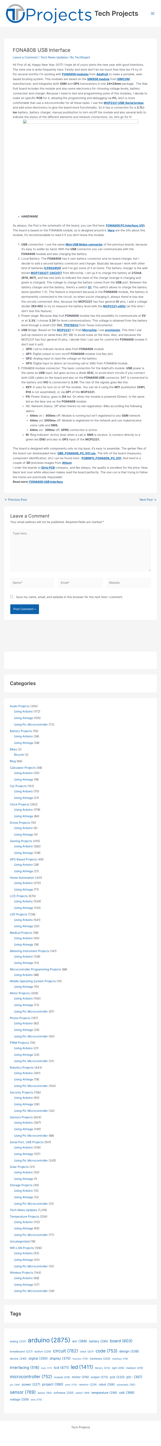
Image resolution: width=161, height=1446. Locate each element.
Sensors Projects (21, 1117)
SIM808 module (98, 79)
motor (80, 1377)
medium (134, 1368)
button (43, 1351)
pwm (71, 1384)
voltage (19, 1399)
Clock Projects (19, 804)
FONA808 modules (75, 74)
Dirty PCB (48, 467)
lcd (61, 1367)
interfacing (24, 1367)
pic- (134, 1377)
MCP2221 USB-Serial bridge (124, 103)
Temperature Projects (24, 1216)
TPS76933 (71, 325)
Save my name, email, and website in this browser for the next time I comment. (69, 597)
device (18, 1358)
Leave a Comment (25, 57)
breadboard (21, 1351)
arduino (49, 1340)
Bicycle (19, 754)
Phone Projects (20, 1018)
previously (112, 330)
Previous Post (16, 499)
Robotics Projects (22, 1067)
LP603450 (52, 268)
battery (98, 1341)
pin (15, 1384)
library (102, 1368)
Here (111, 230)
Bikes (13, 749)
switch (82, 1392)
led (82, 1367)
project (52, 1384)
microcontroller (31, 1376)
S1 (89, 287)
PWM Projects (19, 1042)
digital (38, 1358)
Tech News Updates (54, 57)
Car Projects (18, 786)
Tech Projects (116, 13)
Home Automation (22, 877)
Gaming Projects (21, 841)
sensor (23, 1392)
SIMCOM (123, 79)
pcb (117, 1377)
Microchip (89, 330)
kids (46, 1368)
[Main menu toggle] (152, 13)
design (129, 1351)
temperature (104, 1392)
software (64, 1392)
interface (120, 1358)
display (60, 1358)
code (106, 1350)
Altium (66, 462)
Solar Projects (19, 1166)
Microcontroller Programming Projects (35, 969)
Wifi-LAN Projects (22, 1248)
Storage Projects (21, 1185)
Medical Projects (21, 932)
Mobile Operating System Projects (33, 981)
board (121, 1341)
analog (18, 1341)
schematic (126, 1384)
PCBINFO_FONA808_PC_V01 (101, 458)
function (80, 1358)
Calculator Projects (23, 767)
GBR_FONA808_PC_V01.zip (76, 453)
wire (36, 1399)
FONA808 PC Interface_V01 (125, 225)
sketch (45, 1392)
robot (107, 1384)
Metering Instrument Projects (29, 951)
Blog (13, 761)
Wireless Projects (21, 1272)
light (118, 1368)
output (99, 1377)
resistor (88, 1384)
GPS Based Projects (23, 859)
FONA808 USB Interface (46, 481)
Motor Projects (20, 993)
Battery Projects (21, 731)
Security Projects (21, 1092)
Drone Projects (20, 822)
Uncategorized (20, 1241)
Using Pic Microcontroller (31, 724)
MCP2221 (64, 330)
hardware (100, 1358)
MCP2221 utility (114, 306)
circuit (65, 1350)
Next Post (148, 499)
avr (79, 1341)
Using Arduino (23, 711)
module (62, 1377)
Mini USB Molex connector (84, 244)
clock (87, 1351)
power (31, 1384)
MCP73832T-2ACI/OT (46, 273)
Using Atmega (23, 718)
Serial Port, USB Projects (26, 1142)
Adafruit (102, 74)
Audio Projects (19, 706)
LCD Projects (19, 896)
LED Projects (18, 914)
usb (127, 1393)
